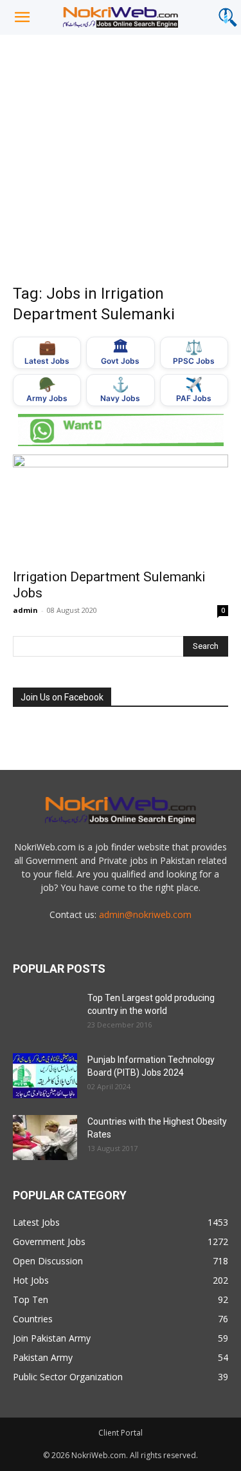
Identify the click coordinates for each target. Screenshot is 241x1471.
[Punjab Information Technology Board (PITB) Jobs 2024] (45, 1075)
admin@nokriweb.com (145, 914)
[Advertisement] (120, 162)
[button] (21, 17)
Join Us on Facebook (62, 697)
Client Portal (120, 1432)
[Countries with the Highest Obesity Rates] (45, 1137)
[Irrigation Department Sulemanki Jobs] (120, 507)
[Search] (227, 17)
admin (25, 610)
